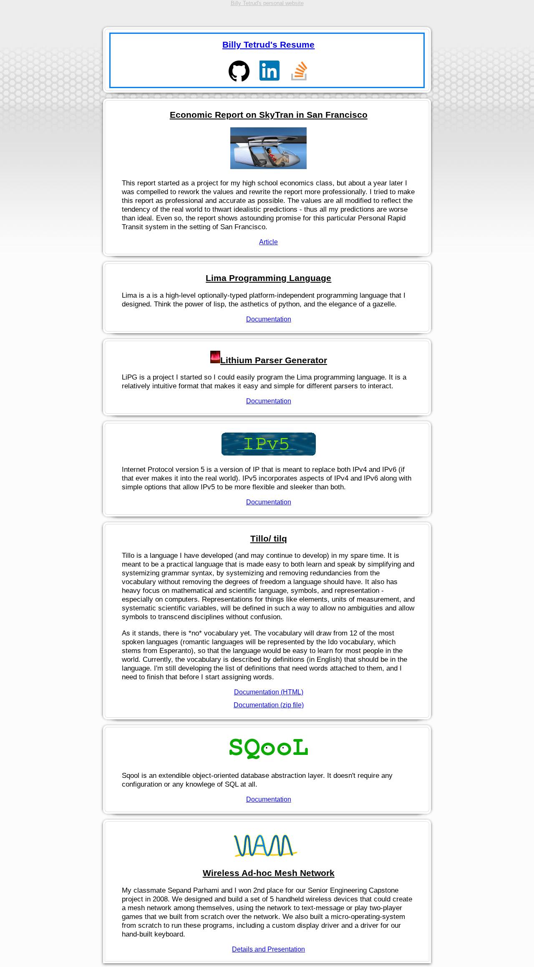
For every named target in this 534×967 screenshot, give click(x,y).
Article (268, 242)
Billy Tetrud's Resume (268, 45)
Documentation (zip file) (269, 705)
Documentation (268, 319)
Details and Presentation (268, 949)
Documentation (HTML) (268, 692)
